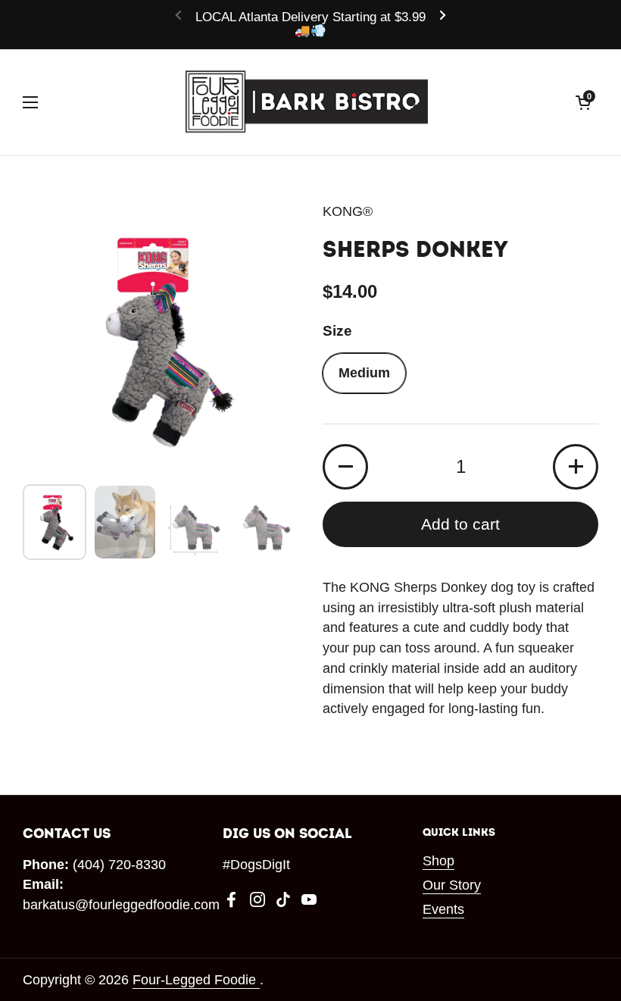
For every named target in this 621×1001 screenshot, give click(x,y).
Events (443, 909)
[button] (583, 102)
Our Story (452, 885)
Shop (438, 860)
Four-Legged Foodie (196, 979)
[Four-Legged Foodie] (307, 102)
